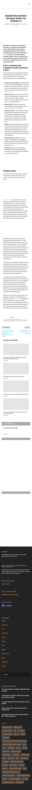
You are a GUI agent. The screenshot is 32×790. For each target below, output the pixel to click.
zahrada (25, 778)
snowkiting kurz (10, 91)
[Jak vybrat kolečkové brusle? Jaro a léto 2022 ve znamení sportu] (16, 404)
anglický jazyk (7, 727)
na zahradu (16, 754)
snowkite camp (17, 298)
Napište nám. (14, 556)
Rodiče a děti (5, 653)
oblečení (11, 758)
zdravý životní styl (8, 782)
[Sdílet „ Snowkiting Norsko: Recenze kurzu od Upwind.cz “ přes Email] (17, 320)
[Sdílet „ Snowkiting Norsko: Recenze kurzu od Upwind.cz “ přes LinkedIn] (14, 320)
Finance (4, 637)
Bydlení (4, 620)
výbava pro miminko (14, 778)
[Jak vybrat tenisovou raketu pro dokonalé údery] (16, 386)
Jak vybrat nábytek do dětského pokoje (14, 741)
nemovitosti (25, 754)
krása (18, 748)
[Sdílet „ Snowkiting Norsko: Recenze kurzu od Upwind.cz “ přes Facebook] (4, 320)
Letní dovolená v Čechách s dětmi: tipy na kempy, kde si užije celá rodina (15, 696)
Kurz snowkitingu (7, 199)
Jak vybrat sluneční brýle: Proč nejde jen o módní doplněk (15, 702)
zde (20, 573)
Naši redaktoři (6, 584)
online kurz (24, 758)
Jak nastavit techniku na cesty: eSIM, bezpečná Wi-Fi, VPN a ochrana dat (15, 715)
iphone (23, 734)
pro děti (5, 765)
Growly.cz (13, 571)
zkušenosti (19, 782)
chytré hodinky (7, 730)
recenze (21, 765)
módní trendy (6, 754)
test (24, 768)
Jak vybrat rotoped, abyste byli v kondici (13, 376)
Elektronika (5, 633)
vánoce (5, 778)
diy (15, 730)
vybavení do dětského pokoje (11, 772)
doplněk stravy (7, 734)
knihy (4, 748)
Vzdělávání (5, 662)
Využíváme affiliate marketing (10, 594)
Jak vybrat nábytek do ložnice (12, 744)
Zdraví (3, 666)
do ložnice (21, 730)
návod (4, 758)
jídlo (24, 744)
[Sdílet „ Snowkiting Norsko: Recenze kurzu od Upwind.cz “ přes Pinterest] (11, 320)
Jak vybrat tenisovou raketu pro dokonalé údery (15, 394)
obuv (17, 758)
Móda (3, 645)
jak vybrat (6, 737)
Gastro (3, 641)
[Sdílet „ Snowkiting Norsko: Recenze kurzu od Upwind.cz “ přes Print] (20, 320)
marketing (6, 751)
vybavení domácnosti (23, 775)
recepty (5, 768)
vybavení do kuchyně (9, 775)
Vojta (10, 24)
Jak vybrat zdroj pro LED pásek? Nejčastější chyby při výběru (16, 690)
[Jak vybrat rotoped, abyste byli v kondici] (16, 368)
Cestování (21, 24)
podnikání (5, 761)
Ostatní (4, 649)
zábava (5, 54)
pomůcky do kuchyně (17, 761)
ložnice (24, 748)
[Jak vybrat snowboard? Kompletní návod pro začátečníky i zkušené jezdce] (16, 349)
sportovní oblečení (15, 768)
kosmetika (11, 748)
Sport (25, 24)
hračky (16, 734)
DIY (3, 629)
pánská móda (13, 765)
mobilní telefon (15, 751)
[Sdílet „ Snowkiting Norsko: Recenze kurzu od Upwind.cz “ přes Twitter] (7, 320)
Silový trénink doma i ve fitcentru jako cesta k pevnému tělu (14, 709)
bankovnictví (18, 727)
